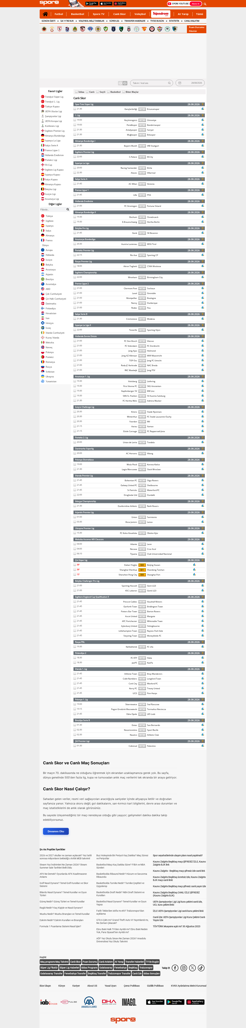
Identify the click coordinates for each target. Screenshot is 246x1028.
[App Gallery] (195, 1004)
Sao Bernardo (153, 725)
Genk (134, 233)
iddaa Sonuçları (152, 973)
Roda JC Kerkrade (129, 365)
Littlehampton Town (128, 630)
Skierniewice (131, 704)
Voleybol (140, 14)
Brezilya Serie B (82, 720)
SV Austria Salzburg (156, 395)
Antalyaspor (131, 129)
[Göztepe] (144, 29)
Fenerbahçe (120, 967)
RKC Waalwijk (131, 370)
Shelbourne (152, 485)
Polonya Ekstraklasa (84, 459)
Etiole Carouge (130, 431)
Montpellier (131, 298)
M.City (150, 156)
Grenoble (151, 293)
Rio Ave (133, 255)
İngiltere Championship (86, 272)
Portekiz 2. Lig (81, 437)
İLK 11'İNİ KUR (67, 20)
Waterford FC (153, 490)
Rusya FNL (80, 642)
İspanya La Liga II (83, 325)
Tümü (199, 14)
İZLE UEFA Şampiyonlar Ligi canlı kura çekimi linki (178, 911)
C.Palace (133, 156)
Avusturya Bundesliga (85, 239)
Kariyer (76, 985)
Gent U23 (151, 585)
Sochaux (151, 288)
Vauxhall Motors (154, 601)
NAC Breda (152, 365)
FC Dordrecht (153, 346)
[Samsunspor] (59, 29)
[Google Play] (175, 1004)
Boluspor (151, 134)
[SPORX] (123, 1020)
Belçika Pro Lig (82, 228)
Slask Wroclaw (153, 469)
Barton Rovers (153, 611)
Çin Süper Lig (81, 560)
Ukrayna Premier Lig (84, 528)
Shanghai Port (153, 574)
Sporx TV (98, 14)
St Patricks (132, 490)
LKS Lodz (151, 714)
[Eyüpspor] (159, 29)
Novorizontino (130, 730)
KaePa (150, 662)
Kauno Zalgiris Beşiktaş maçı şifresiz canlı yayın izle (179, 886)
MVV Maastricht (154, 355)
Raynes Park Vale (155, 630)
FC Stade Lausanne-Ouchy (159, 416)
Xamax (150, 426)
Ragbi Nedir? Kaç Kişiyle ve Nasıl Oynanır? (61, 907)
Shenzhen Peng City (128, 574)
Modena (151, 319)
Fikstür (193, 31)
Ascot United (131, 616)
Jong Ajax (133, 350)
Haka (149, 657)
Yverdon (133, 421)
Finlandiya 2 (80, 653)
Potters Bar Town (129, 611)
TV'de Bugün (152, 961)
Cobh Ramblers (130, 678)
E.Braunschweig (129, 222)
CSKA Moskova (154, 266)
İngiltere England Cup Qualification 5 (92, 596)
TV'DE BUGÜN (157, 20)
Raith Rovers (153, 506)
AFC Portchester (129, 621)
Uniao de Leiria (130, 442)
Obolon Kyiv (152, 533)
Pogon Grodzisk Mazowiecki (124, 709)
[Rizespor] (136, 29)
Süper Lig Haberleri (69, 967)
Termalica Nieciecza (156, 709)
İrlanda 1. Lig (81, 669)
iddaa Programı (89, 967)
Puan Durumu (196, 27)
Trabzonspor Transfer (119, 973)
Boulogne (151, 298)
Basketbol (77, 14)
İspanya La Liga (82, 163)
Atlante (133, 544)
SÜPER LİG (114, 20)
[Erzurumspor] (175, 29)
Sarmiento (152, 517)
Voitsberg (132, 381)
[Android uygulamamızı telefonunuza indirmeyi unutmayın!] (90, 5)
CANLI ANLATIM (191, 20)
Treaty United (153, 688)
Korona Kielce (153, 464)
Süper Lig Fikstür (49, 967)
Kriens (134, 411)
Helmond (151, 350)
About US (92, 985)
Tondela (151, 442)
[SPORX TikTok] (201, 968)
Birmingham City (155, 277)
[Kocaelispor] (121, 29)
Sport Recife (152, 730)
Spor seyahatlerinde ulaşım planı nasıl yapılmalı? (178, 855)
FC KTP (134, 657)
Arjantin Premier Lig (84, 512)
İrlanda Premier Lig (84, 475)
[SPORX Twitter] (192, 968)
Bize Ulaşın (45, 985)
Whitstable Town (154, 621)
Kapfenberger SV (129, 391)
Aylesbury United (129, 626)
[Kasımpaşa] (90, 29)
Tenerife (133, 330)
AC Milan (133, 183)
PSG (149, 195)
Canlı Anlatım (106, 961)
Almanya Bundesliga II (85, 212)
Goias (134, 725)
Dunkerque (152, 303)
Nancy (134, 303)
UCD (135, 693)
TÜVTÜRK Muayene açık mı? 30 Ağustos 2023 (176, 926)
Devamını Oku (56, 831)
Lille (135, 195)
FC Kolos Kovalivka (128, 533)
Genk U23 (151, 590)
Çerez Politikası (132, 985)
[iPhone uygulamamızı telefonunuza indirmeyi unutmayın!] (105, 5)
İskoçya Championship (85, 501)
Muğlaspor (132, 134)
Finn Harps (152, 693)
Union (134, 517)
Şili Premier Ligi (82, 741)
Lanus (150, 522)
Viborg (150, 453)
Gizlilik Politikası (155, 985)
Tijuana (133, 553)
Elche (149, 168)
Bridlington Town (155, 606)
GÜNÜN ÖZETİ (48, 20)
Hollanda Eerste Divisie (86, 336)
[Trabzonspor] (67, 29)
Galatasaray (105, 967)
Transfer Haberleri (134, 961)
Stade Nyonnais (154, 411)
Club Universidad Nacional (159, 553)
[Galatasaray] (52, 29)
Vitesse (150, 341)
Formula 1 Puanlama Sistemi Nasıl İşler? (60, 926)
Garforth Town (130, 606)
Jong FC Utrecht (154, 360)
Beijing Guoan (153, 565)
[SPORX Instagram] (183, 968)
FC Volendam (131, 346)
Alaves (134, 172)
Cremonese (131, 319)
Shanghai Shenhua (128, 569)
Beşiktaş (133, 967)
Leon (149, 544)
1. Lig (77, 115)
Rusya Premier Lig (83, 261)
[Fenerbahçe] (98, 29)
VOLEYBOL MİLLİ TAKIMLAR (91, 20)
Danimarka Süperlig (84, 448)
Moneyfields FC (154, 635)
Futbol (59, 14)
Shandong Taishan (155, 569)
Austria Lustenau (129, 244)
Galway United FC (129, 485)
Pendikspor (132, 125)
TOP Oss (133, 360)
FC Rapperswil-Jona (156, 431)
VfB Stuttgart (153, 145)
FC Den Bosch (130, 341)
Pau (149, 307)
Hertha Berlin (153, 222)
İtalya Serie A (81, 179)
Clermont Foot (130, 288)
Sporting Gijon (153, 330)
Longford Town (154, 678)
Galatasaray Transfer (51, 973)
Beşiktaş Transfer (97, 973)
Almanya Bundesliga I (85, 141)
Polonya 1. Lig (81, 699)
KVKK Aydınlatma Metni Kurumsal (188, 985)
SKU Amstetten (154, 386)
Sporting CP (152, 255)
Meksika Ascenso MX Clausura (89, 539)
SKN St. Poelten (130, 395)
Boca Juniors (131, 522)
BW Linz (150, 391)
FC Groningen (130, 206)
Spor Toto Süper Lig (84, 104)
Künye (61, 985)
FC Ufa (150, 646)
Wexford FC (152, 683)
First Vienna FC (130, 386)
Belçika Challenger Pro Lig (87, 580)
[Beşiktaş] (129, 29)
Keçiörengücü (130, 120)
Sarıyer (150, 129)
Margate (151, 616)
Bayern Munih (130, 145)
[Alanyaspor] (75, 29)
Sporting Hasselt (129, 585)
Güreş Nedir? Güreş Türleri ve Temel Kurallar (62, 901)
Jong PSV (151, 370)
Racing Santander (129, 168)
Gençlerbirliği (131, 109)
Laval (134, 293)
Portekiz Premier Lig (84, 250)
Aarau (134, 426)
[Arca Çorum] (152, 29)
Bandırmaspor (153, 125)
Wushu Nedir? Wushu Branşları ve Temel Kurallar (65, 914)
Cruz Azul (151, 549)
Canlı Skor (119, 14)
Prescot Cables (130, 601)
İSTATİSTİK (174, 20)
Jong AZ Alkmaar (129, 355)
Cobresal (133, 746)
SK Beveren (152, 233)
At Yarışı (183, 14)
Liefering (151, 381)
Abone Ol (195, 4)
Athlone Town (130, 673)
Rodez (134, 307)
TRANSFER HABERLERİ (135, 20)
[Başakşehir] (113, 29)
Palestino (151, 746)
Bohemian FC (131, 480)
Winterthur (132, 416)
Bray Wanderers (154, 673)
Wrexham (132, 277)
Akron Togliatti (130, 266)
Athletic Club (153, 734)
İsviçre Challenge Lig (84, 407)
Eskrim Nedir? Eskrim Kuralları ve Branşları (61, 920)
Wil (148, 421)
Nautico (133, 734)
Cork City (133, 683)
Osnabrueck (152, 217)
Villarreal (151, 172)
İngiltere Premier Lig (84, 152)
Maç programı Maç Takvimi (54, 961)
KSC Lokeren (131, 590)
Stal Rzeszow (153, 704)
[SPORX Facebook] (175, 968)
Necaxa (133, 549)
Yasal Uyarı (110, 985)
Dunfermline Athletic (127, 506)
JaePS (134, 662)
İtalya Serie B (81, 314)
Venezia (150, 183)
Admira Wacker (154, 400)
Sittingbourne (153, 626)
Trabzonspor (146, 967)
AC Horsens (131, 453)
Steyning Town (130, 635)
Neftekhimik (131, 646)
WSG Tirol (151, 244)
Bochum (133, 217)
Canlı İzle (137, 973)
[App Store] (155, 1004)
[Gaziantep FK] (83, 29)
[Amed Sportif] (106, 29)
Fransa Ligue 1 (82, 190)
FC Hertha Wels (130, 400)
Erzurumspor (153, 109)
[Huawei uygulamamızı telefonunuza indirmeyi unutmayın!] (119, 5)
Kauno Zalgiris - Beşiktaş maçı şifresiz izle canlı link (179, 870)
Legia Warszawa (129, 469)
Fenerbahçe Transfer (75, 973)
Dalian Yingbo (130, 565)
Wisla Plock (132, 464)
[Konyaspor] (167, 29)
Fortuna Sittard (154, 206)
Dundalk (151, 495)
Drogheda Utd (130, 495)
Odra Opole (131, 714)
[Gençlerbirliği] (44, 29)
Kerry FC (133, 688)
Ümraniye (151, 120)
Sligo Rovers (152, 480)
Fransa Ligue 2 (82, 283)
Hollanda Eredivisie (84, 201)
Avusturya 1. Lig (82, 376)
